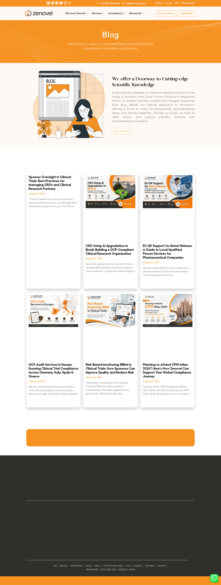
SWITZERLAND (108, 569)
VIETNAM (149, 565)
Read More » (35, 283)
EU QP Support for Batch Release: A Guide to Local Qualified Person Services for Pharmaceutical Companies (167, 251)
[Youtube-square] (65, 3)
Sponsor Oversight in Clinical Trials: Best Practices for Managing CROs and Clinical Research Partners (50, 183)
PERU (97, 565)
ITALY (128, 565)
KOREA (138, 565)
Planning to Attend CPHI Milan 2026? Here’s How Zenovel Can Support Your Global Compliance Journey (167, 370)
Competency (115, 13)
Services (97, 13)
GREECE (122, 569)
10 (128, 416)
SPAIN (132, 569)
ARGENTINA (77, 565)
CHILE (89, 565)
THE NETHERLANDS (113, 565)
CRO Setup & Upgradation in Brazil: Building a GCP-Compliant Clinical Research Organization (110, 249)
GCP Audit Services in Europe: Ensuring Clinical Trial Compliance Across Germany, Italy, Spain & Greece (53, 370)
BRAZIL (64, 565)
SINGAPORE (92, 569)
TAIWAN (162, 565)
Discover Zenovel (75, 13)
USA (55, 565)
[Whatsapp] (69, 3)
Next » (136, 416)
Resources (135, 13)
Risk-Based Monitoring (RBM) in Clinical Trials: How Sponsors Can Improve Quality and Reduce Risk (110, 368)
